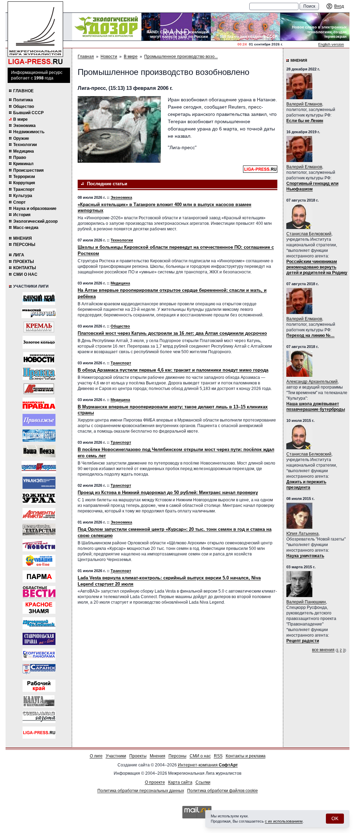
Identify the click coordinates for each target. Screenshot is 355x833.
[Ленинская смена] (39, 388)
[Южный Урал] (39, 498)
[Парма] (39, 576)
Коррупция (24, 182)
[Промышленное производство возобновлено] (119, 129)
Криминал (23, 163)
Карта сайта (180, 782)
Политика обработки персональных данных (140, 790)
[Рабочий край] (39, 686)
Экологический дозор (35, 221)
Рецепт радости (302, 640)
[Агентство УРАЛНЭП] (39, 483)
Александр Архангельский (312, 381)
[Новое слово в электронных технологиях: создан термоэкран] (314, 27)
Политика (23, 99)
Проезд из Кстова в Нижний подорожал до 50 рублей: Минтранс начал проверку (168, 492)
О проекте (155, 782)
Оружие (21, 138)
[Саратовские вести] (39, 436)
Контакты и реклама (246, 756)
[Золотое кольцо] (39, 342)
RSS (218, 756)
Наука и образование (35, 208)
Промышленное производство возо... (181, 56)
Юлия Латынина (302, 533)
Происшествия (28, 170)
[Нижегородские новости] (38, 358)
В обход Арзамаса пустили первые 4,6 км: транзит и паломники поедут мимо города (173, 370)
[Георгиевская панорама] (39, 654)
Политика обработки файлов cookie (222, 790)
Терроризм (24, 176)
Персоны (24, 244)
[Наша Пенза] (39, 451)
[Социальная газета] (39, 717)
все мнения (323, 649)
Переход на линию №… (310, 335)
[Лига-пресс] (39, 732)
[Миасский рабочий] (38, 313)
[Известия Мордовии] (38, 467)
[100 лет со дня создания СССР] (245, 27)
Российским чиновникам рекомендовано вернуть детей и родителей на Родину (316, 267)
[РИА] (39, 327)
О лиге (96, 756)
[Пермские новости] (39, 545)
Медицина (23, 151)
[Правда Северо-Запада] (39, 374)
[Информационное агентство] (39, 420)
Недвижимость (28, 131)
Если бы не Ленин (304, 120)
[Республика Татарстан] (39, 530)
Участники (116, 756)
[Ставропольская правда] (39, 639)
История (22, 214)
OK (334, 818)
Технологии (25, 144)
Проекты (23, 261)
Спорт (19, 202)
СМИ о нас (25, 274)
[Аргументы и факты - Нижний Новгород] (39, 514)
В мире (20, 119)
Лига (18, 255)
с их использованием (284, 821)
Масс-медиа (25, 227)
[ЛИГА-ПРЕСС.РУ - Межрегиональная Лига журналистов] (35, 33)
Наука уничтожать (305, 555)
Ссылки (203, 782)
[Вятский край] (39, 298)
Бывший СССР (28, 112)
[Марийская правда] (39, 404)
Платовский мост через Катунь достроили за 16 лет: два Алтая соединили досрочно (172, 333)
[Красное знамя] (39, 608)
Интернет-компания (208, 765)
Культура (22, 195)
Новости (109, 56)
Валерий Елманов (304, 104)
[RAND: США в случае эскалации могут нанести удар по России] (176, 27)
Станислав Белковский (308, 233)
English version (331, 44)
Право (19, 157)
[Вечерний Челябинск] (39, 623)
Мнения (22, 238)
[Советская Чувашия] (39, 561)
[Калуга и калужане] (38, 701)
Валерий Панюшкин (306, 602)
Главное (23, 90)
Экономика (24, 125)
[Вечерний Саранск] (39, 670)
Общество (23, 106)
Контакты (24, 267)
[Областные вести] (39, 592)
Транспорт (24, 189)
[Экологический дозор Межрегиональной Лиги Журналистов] (106, 27)
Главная (86, 56)
